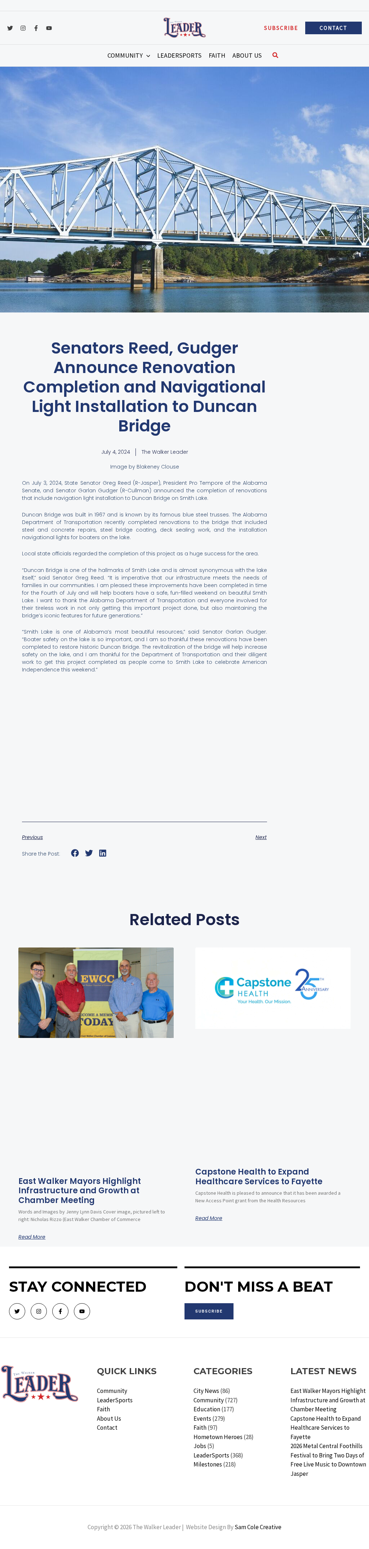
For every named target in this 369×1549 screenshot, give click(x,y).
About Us (109, 1418)
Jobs (200, 1446)
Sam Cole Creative (258, 1527)
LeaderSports (115, 1400)
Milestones (208, 1464)
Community (112, 1391)
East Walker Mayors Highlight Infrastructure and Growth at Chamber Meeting (79, 1191)
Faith (103, 1409)
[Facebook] (36, 28)
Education (207, 1409)
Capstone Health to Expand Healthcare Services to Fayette (259, 1176)
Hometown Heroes (218, 1437)
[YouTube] (49, 28)
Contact (107, 1428)
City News (206, 1391)
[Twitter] (10, 28)
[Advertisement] (144, 756)
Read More (31, 1236)
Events (202, 1418)
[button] (281, 28)
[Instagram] (23, 28)
